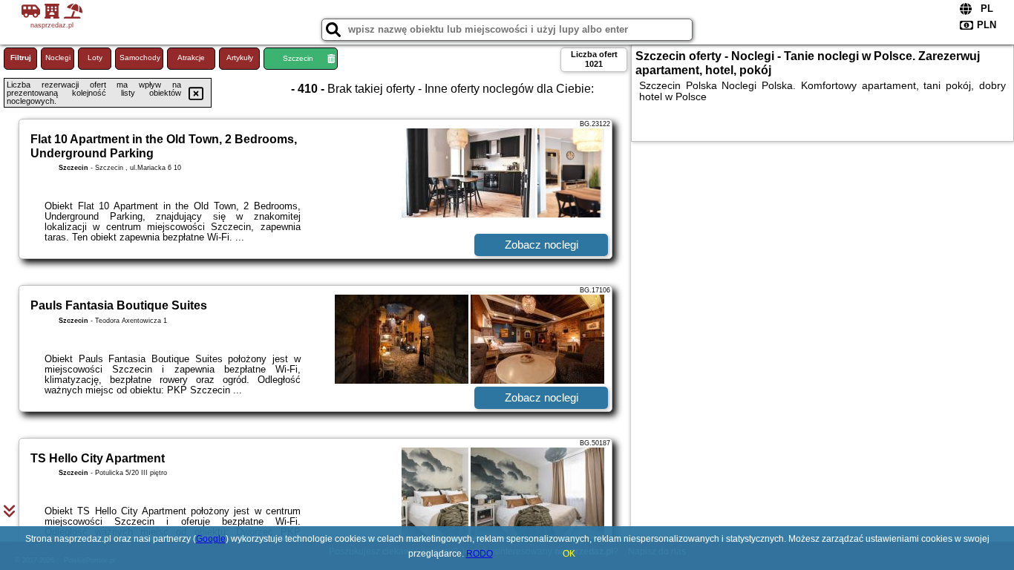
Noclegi (58, 57)
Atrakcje (191, 57)
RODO (479, 553)
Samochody (140, 57)
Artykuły (239, 57)
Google (211, 539)
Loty (95, 57)
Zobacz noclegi (541, 244)
